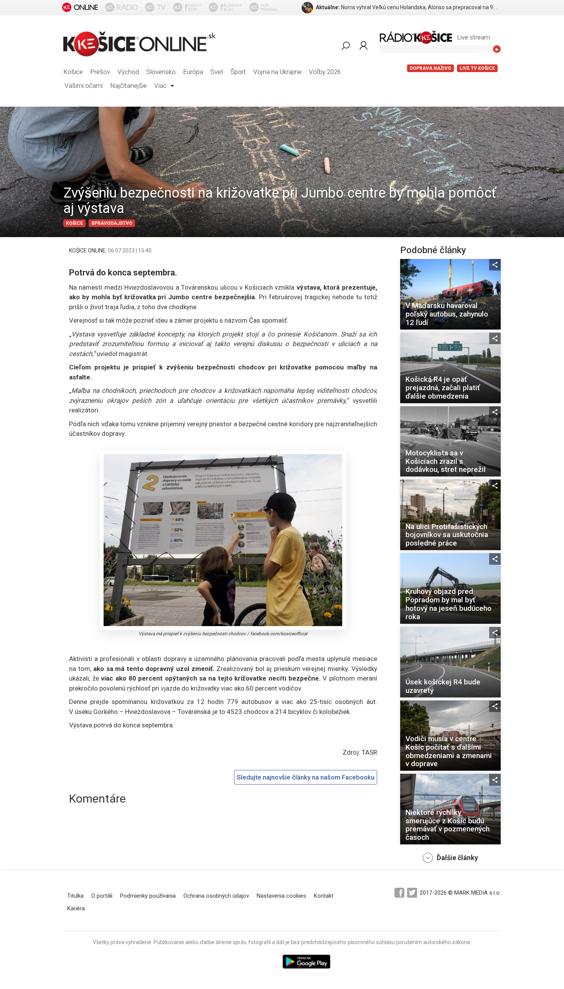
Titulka (75, 895)
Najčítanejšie (128, 85)
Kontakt (323, 895)
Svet (216, 72)
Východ (128, 72)
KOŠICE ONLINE (87, 250)
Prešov (100, 72)
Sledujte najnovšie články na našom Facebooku (305, 777)
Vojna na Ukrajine (277, 72)
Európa (193, 72)
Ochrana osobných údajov (216, 895)
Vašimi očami (83, 85)
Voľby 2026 (325, 72)
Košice (73, 72)
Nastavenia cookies (281, 895)
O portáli (101, 895)
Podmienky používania (148, 895)
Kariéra (76, 908)
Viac (161, 85)
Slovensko (161, 72)
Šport (238, 72)
